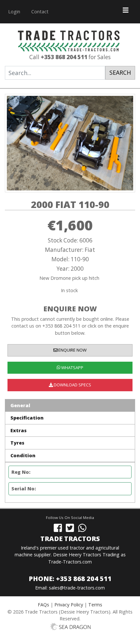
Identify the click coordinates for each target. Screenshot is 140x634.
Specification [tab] (27, 418)
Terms (95, 605)
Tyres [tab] (17, 443)
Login (14, 11)
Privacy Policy (68, 605)
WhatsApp (71, 367)
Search (120, 72)
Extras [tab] (18, 430)
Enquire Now (72, 350)
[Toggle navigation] (126, 11)
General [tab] (20, 405)
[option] (70, 143)
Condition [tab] (22, 455)
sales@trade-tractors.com (77, 588)
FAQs (43, 605)
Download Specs (72, 385)
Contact (40, 11)
